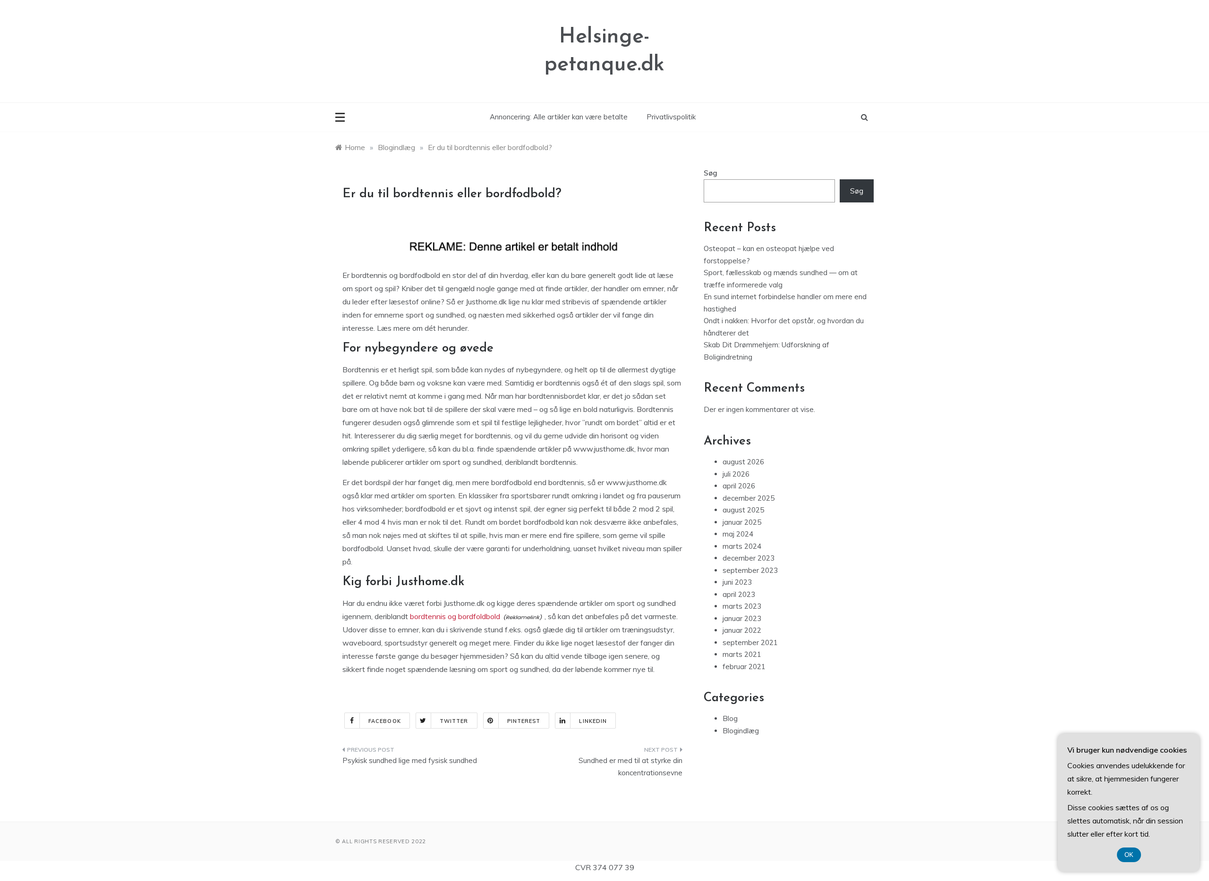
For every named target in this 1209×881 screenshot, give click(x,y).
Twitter (454, 721)
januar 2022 (742, 630)
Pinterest (524, 721)
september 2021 (750, 642)
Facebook (384, 721)
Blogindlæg (741, 730)
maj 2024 (738, 533)
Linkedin (593, 721)
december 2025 (749, 498)
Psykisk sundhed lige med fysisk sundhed (409, 760)
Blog (730, 718)
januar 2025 (742, 522)
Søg (710, 172)
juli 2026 (736, 474)
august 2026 (743, 461)
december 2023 (749, 558)
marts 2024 (742, 546)
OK (1128, 854)
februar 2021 (744, 666)
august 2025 (743, 509)
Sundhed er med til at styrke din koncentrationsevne (630, 766)
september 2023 (750, 570)
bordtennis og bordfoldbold (455, 616)
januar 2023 (742, 618)
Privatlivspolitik (671, 116)
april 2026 (739, 485)
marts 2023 (742, 606)
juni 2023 (737, 582)
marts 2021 (742, 654)
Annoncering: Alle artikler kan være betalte (559, 116)
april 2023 (739, 594)
